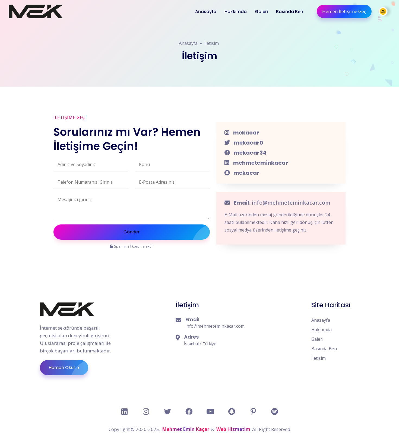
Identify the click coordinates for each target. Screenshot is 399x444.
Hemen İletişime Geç (344, 11)
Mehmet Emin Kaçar (185, 429)
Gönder (131, 232)
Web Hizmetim (233, 429)
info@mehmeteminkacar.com (291, 202)
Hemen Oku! (62, 367)
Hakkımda (235, 11)
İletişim (211, 43)
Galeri (261, 11)
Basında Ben (289, 11)
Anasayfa (205, 11)
